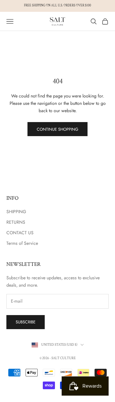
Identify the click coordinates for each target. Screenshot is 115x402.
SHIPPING (16, 211)
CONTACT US (20, 232)
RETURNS (15, 222)
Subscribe (25, 322)
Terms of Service (22, 243)
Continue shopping (57, 129)
